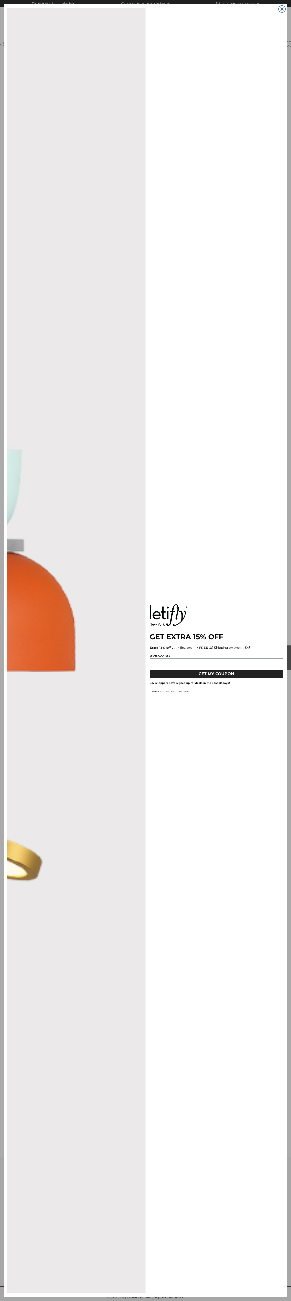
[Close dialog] (282, 9)
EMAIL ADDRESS (160, 655)
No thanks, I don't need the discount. (171, 691)
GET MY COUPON (216, 673)
